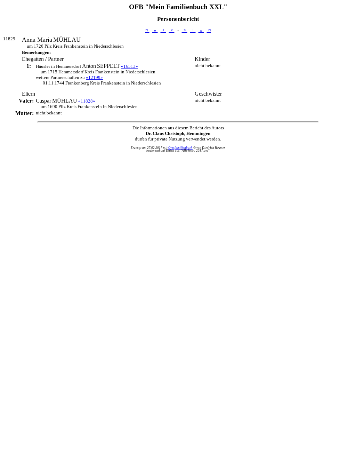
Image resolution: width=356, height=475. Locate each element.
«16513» (129, 66)
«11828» (86, 101)
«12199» (94, 77)
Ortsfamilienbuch (180, 148)
